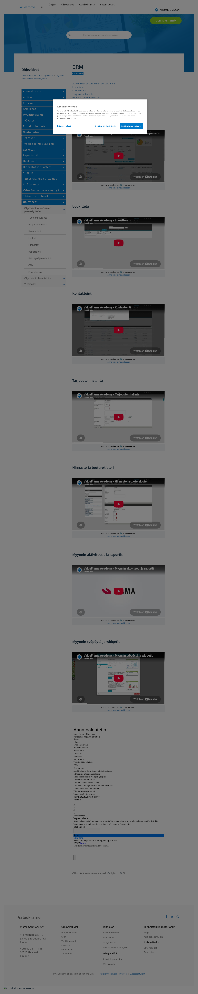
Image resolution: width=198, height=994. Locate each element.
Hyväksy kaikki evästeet (131, 126)
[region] (100, 116)
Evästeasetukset (64, 126)
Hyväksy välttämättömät (105, 126)
